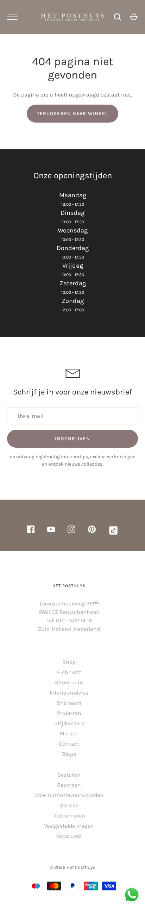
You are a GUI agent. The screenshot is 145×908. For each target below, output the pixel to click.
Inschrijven (72, 439)
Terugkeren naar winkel (72, 114)
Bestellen (69, 774)
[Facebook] (30, 530)
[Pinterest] (92, 530)
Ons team (69, 702)
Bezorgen (69, 785)
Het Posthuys (81, 867)
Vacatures (69, 836)
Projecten (69, 713)
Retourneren (69, 815)
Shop (69, 662)
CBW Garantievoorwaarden (68, 795)
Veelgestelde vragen (69, 825)
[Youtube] (51, 530)
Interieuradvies (69, 692)
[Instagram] (71, 530)
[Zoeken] (117, 17)
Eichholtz (69, 672)
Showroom (69, 682)
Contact (69, 743)
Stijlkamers (69, 723)
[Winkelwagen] (133, 17)
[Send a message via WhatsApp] (131, 894)
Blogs (69, 754)
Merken (69, 733)
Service (69, 805)
